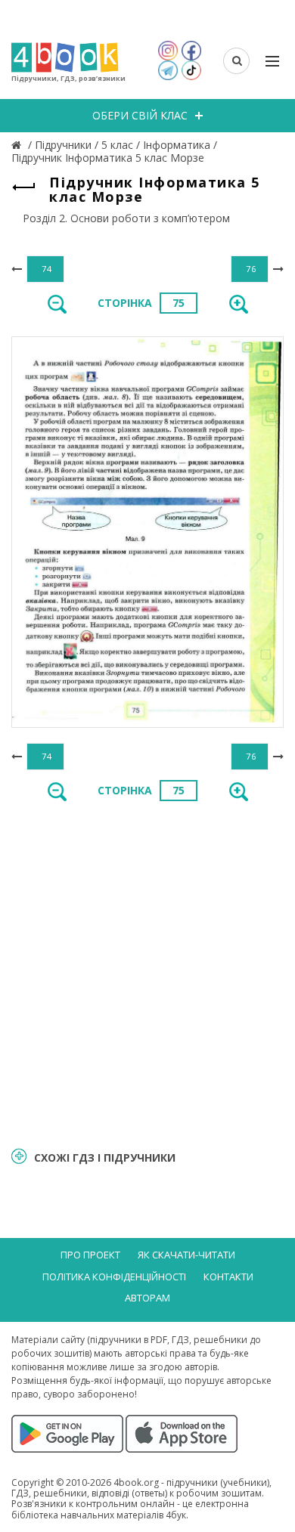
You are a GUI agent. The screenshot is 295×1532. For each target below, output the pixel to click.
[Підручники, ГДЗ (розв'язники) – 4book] (18, 145)
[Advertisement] (147, 972)
